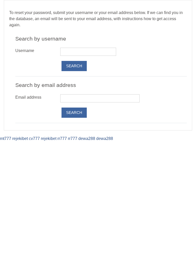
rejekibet (20, 138)
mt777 (5, 138)
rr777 (62, 138)
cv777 (34, 138)
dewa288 (86, 138)
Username (24, 50)
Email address (28, 97)
